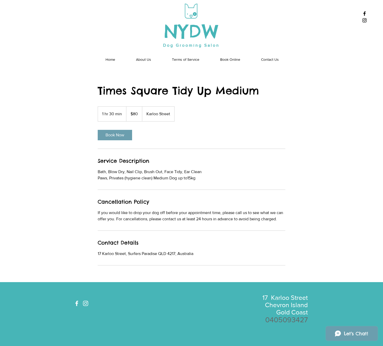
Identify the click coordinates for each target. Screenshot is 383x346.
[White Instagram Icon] (85, 303)
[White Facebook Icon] (76, 303)
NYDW (191, 31)
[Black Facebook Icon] (364, 13)
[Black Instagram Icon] (364, 20)
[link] (115, 135)
